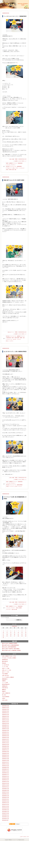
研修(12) (3, 691)
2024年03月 (14, 626)
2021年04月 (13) (5, 818)
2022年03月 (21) (5, 799)
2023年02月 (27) (5, 779)
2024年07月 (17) (5, 749)
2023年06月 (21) (5, 772)
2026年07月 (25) (5, 707)
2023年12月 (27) (5, 762)
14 (18, 632)
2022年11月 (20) (5, 785)
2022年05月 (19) (5, 795)
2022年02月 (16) (5, 801)
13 (14, 632)
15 (21, 632)
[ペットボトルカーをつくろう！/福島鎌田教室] (14, 25)
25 (7, 635)
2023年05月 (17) (5, 774)
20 (14, 634)
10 (3, 632)
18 (7, 634)
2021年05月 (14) (5, 816)
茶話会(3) (4, 663)
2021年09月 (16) (5, 809)
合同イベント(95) (5, 668)
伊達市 (13, 337)
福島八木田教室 (19, 607)
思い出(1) (4, 694)
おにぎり (14, 339)
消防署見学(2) (5, 659)
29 (21, 635)
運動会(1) (4, 689)
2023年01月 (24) (5, 781)
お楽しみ (7, 486)
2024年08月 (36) (5, 748)
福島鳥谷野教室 (19, 484)
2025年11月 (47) (5, 721)
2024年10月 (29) (5, 744)
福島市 (7, 163)
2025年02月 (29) (5, 737)
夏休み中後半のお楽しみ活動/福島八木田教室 (11, 650)
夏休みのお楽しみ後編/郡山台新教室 (9, 643)
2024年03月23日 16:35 (22, 477)
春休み (7, 169)
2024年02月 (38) (5, 758)
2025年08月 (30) (5, 727)
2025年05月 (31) (5, 732)
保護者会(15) (4, 686)
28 (18, 635)
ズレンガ (19, 486)
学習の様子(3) (5, 687)
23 (25, 634)
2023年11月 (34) (5, 763)
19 (10, 634)
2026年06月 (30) (5, 709)
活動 (23, 337)
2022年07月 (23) (5, 792)
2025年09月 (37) (5, 725)
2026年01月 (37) (5, 718)
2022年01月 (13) (5, 802)
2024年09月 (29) (5, 746)
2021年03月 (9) (5, 820)
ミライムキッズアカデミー (10, 164)
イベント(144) (5, 682)
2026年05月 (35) (5, 711)
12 (10, 632)
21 (18, 634)
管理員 (16, 159)
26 (10, 635)
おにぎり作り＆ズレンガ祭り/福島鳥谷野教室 (15, 351)
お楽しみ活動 (11, 159)
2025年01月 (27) (5, 739)
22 (21, 634)
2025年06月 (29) (5, 730)
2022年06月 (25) (5, 793)
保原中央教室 (17, 337)
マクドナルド (8, 609)
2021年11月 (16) (5, 806)
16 (25, 632)
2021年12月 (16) (5, 804)
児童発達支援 (20, 163)
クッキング (19, 339)
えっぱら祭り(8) (5, 664)
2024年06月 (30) (5, 751)
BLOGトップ (24, 333)
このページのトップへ (24, 836)
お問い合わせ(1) (5, 675)
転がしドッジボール (9, 340)
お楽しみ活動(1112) (6, 693)
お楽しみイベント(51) (6, 670)
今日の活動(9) (5, 673)
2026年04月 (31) (5, 712)
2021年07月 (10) (5, 813)
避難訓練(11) (4, 679)
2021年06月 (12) (5, 815)
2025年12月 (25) (5, 719)
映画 (16, 609)
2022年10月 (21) (5, 786)
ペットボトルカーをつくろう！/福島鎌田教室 (15, 16)
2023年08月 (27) (5, 769)
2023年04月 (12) (5, 776)
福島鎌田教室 (19, 166)
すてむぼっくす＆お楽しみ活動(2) (9, 657)
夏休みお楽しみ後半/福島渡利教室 (9, 646)
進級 (13, 169)
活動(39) (3, 680)
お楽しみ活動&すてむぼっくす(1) (9, 656)
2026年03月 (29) (5, 714)
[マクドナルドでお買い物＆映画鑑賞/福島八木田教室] (14, 508)
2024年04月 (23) (5, 755)
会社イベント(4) (5, 671)
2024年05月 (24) (5, 753)
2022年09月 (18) (5, 788)
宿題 (15, 169)
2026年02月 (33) (5, 716)
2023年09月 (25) (5, 767)
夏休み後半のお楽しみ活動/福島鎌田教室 (10, 645)
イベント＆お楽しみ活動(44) (8, 677)
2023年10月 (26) (5, 765)
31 (3, 637)
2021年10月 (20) (5, 808)
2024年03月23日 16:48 (22, 159)
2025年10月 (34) (5, 723)
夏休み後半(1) (5, 661)
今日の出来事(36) (5, 696)
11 (7, 632)
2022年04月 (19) (5, 797)
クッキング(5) (5, 666)
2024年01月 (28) (5, 760)
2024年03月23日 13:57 (22, 602)
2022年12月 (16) (5, 783)
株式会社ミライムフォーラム (11, 166)
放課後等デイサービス (13, 163)
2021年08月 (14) (5, 811)
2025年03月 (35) (5, 735)
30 (25, 635)
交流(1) (3, 698)
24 (3, 635)
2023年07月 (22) (5, 771)
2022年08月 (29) (5, 790)
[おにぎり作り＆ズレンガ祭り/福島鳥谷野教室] (14, 360)
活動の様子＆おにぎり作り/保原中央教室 (14, 180)
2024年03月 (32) (5, 756)
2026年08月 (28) (5, 705)
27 (14, 635)
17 (3, 634)
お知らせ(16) (4, 700)
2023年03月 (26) (5, 778)
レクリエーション (9, 339)
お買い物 (13, 609)
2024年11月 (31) (5, 742)
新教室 (21, 337)
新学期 (10, 169)
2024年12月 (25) (5, 741)
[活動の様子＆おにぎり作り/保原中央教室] (14, 190)
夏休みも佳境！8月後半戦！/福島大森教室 (10, 648)
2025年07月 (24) (5, 728)
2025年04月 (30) (5, 734)
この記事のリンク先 (17, 333)
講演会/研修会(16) (5, 684)
